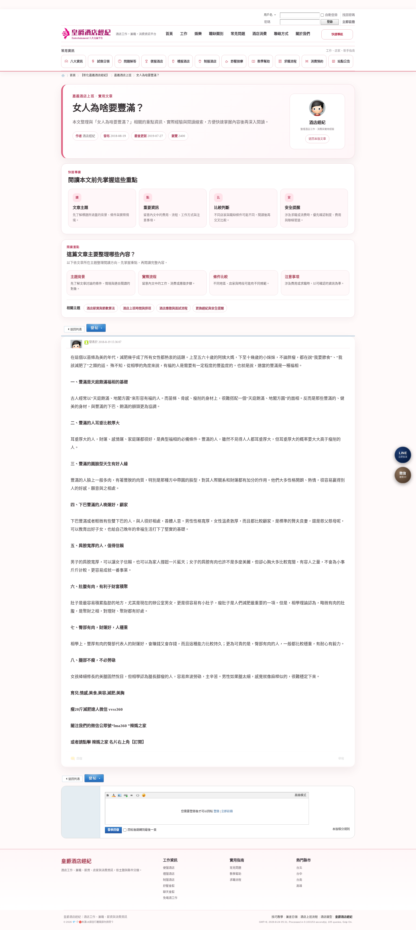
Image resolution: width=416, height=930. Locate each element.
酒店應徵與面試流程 (173, 308)
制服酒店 (169, 880)
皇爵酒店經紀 (343, 917)
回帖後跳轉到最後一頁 (142, 830)
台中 (299, 874)
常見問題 (238, 34)
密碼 (267, 22)
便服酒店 (169, 868)
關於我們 (303, 34)
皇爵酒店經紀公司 (63, 75)
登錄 (216, 811)
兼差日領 (292, 917)
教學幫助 (235, 874)
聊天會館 (169, 892)
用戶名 (268, 15)
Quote (131, 795)
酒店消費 (259, 34)
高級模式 (300, 795)
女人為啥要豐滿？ (147, 75)
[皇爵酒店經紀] (87, 34)
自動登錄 (331, 15)
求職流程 (235, 880)
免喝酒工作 (170, 898)
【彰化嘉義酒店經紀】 (94, 75)
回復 (79, 758)
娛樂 (198, 34)
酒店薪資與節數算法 (101, 308)
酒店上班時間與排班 (137, 308)
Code (137, 795)
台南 (299, 880)
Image (119, 795)
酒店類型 (326, 917)
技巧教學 (277, 917)
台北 (299, 868)
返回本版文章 (317, 139)
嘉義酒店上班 (122, 75)
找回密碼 (348, 15)
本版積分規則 (341, 829)
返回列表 (76, 329)
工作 (183, 34)
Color (113, 795)
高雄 (299, 886)
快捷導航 (337, 34)
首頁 (169, 34)
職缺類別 (216, 34)
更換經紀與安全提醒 (210, 308)
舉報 (341, 758)
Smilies (143, 795)
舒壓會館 (169, 886)
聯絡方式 (281, 34)
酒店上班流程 (309, 917)
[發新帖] (96, 328)
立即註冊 (348, 22)
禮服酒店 (169, 874)
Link (125, 795)
